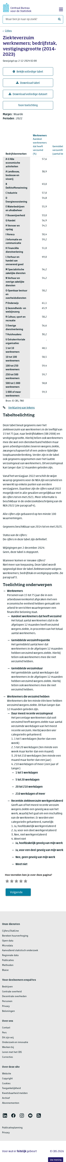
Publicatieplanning (12, 1128)
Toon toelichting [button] (28, 105)
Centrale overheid (12, 992)
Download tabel (30, 83)
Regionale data (10, 955)
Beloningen (8, 1011)
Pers (4, 1033)
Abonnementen (10, 1103)
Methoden (7, 965)
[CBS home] (17, 7)
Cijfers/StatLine (10, 931)
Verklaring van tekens (21, 407)
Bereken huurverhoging (15, 936)
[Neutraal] (16, 880)
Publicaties (8, 960)
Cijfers (8, 31)
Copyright (7, 1079)
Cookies (6, 1083)
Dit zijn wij (8, 1037)
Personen (7, 1001)
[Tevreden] (21, 880)
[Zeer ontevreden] (7, 880)
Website (6, 1074)
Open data (7, 941)
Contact (6, 1028)
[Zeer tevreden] (25, 880)
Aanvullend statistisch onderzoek (20, 950)
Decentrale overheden (14, 996)
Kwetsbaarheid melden (15, 1093)
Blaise (5, 970)
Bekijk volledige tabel (30, 71)
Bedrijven (7, 987)
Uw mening (55, 1160)
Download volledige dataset (30, 94)
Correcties (7, 1057)
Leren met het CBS (12, 1052)
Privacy (6, 1006)
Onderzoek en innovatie (15, 1042)
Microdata (7, 946)
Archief (6, 1098)
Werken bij (8, 1047)
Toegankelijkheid (11, 1088)
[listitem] (5, 1115)
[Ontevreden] (12, 880)
